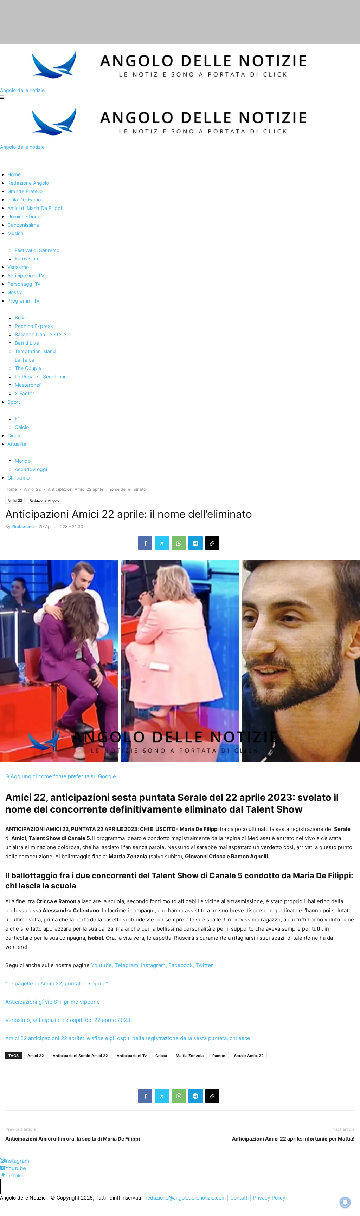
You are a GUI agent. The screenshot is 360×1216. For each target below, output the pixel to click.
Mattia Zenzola (190, 1055)
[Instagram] (2, 1160)
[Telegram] (195, 543)
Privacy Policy (269, 1198)
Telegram (125, 965)
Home (11, 489)
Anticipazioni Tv (132, 1055)
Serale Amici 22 (249, 1055)
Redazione (23, 526)
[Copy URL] (212, 543)
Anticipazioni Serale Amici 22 (80, 1055)
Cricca (161, 1055)
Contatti (239, 1198)
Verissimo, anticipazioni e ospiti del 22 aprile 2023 (67, 1020)
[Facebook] (145, 543)
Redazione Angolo (44, 500)
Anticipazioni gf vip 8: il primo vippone (52, 1001)
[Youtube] (2, 1168)
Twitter (204, 965)
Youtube (101, 965)
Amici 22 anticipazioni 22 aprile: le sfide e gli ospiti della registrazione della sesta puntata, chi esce (127, 1038)
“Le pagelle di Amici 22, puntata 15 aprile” (56, 983)
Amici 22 (32, 489)
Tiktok (13, 1175)
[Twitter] (162, 543)
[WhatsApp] (179, 543)
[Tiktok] (2, 1175)
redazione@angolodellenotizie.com (186, 1198)
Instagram (153, 965)
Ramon (218, 1055)
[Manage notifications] (345, 1202)
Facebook (180, 965)
